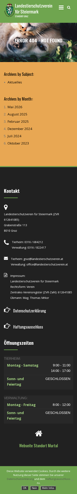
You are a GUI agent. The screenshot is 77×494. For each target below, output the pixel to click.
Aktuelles (15, 82)
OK (25, 488)
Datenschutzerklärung (20, 479)
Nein (34, 488)
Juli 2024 (14, 136)
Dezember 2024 (20, 128)
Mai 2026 (15, 107)
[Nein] (72, 480)
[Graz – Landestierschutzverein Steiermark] (28, 10)
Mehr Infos (48, 488)
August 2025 (17, 114)
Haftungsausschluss (58, 479)
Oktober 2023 (18, 143)
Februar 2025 (18, 121)
